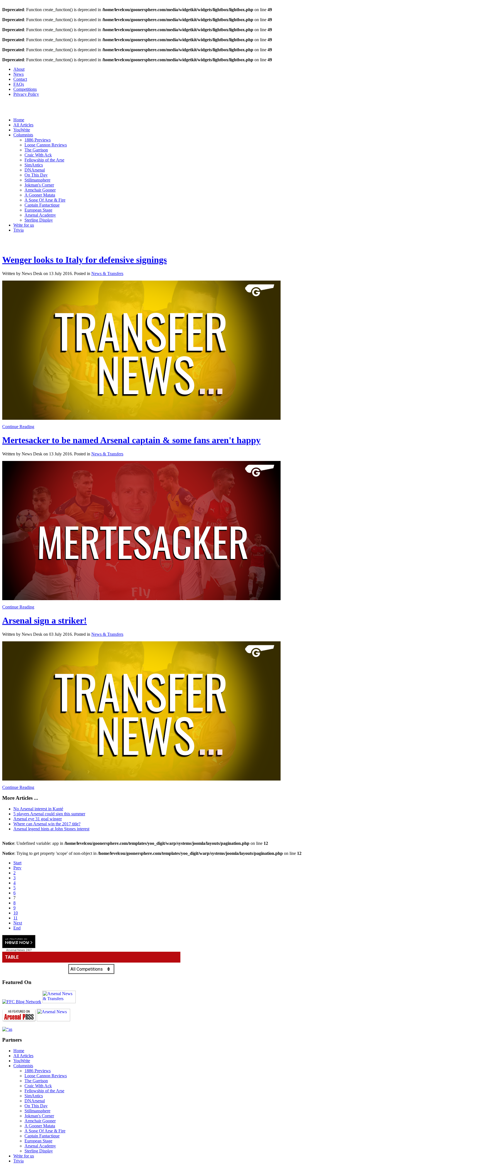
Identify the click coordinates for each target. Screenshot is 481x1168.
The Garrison (36, 150)
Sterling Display (38, 220)
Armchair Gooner (40, 190)
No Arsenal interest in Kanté (38, 808)
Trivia (18, 230)
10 (15, 913)
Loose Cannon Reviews (45, 145)
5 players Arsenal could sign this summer (49, 813)
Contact (20, 79)
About (18, 69)
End (17, 928)
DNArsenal (34, 170)
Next (17, 923)
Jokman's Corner (39, 185)
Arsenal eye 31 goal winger (37, 818)
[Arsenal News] (53, 1019)
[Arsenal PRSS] (19, 1019)
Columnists (23, 134)
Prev (17, 867)
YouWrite (21, 129)
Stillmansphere (37, 180)
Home (18, 119)
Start (17, 862)
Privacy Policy (26, 94)
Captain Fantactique (42, 205)
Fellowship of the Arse (44, 160)
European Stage (38, 210)
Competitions (25, 89)
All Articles (23, 124)
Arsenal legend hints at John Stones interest (51, 828)
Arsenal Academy (40, 215)
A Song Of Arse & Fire (44, 200)
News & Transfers (107, 273)
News (18, 74)
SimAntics (33, 165)
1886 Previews (37, 140)
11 (15, 918)
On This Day (36, 175)
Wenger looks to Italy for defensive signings (84, 260)
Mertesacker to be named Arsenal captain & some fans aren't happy (131, 440)
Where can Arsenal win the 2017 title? (46, 823)
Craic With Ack (38, 155)
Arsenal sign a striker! (44, 620)
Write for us (23, 225)
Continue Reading (18, 426)
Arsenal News (15, 950)
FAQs (18, 84)
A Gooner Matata (39, 195)
